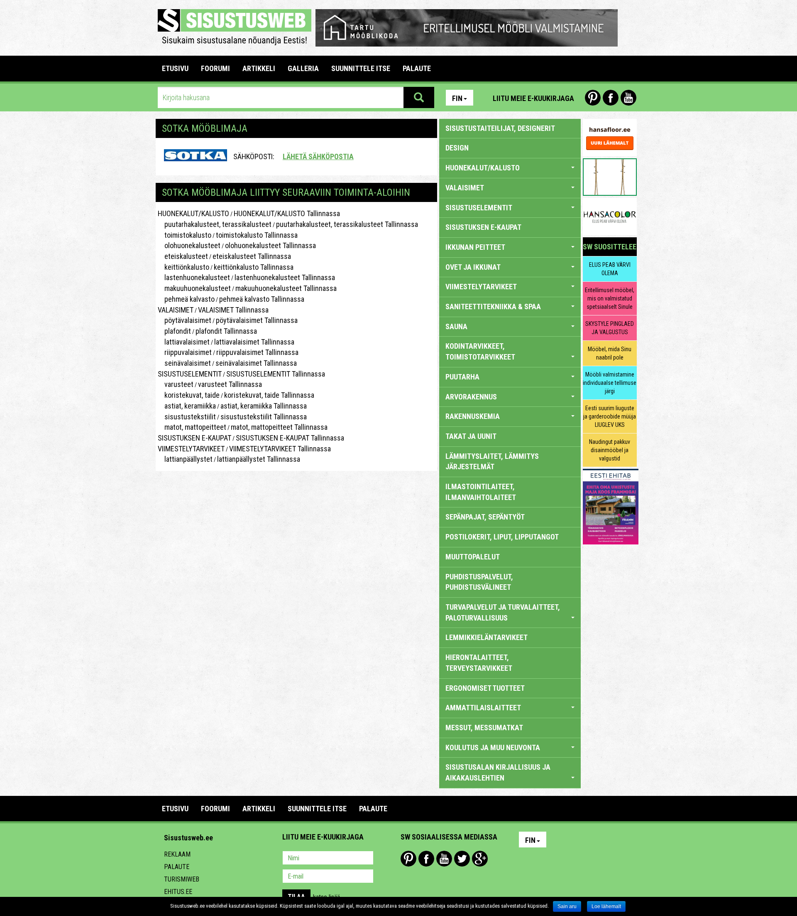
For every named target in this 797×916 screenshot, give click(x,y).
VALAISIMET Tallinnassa (233, 309)
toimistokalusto (184, 235)
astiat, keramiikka (187, 405)
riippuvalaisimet (185, 352)
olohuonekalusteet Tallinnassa (270, 245)
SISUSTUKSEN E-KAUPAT (194, 437)
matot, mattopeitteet (192, 427)
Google (480, 859)
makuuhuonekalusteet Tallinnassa (286, 288)
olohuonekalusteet (189, 245)
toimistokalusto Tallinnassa (257, 235)
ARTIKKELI (258, 68)
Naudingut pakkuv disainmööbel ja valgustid (609, 450)
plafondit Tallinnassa (226, 331)
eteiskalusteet (183, 256)
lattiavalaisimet (184, 341)
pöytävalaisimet (184, 320)
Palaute (176, 867)
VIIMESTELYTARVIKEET (191, 448)
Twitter (462, 859)
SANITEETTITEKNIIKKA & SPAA (493, 306)
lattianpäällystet (185, 459)
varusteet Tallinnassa (230, 384)
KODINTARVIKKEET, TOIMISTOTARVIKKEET (480, 351)
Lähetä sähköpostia (318, 156)
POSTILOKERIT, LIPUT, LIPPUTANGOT (502, 536)
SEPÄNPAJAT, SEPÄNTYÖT (485, 516)
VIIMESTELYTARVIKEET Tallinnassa (280, 448)
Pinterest (593, 98)
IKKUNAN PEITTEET (475, 247)
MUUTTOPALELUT (472, 556)
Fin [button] (457, 98)
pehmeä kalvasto (186, 299)
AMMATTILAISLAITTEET (483, 707)
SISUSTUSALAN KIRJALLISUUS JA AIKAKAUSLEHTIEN (497, 772)
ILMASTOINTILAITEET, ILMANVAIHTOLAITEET (480, 492)
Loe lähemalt (606, 906)
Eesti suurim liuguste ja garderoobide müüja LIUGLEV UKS (609, 416)
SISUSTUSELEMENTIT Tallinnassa (275, 373)
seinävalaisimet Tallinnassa (256, 363)
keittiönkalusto (183, 267)
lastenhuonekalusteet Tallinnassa (285, 277)
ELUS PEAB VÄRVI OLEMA (610, 268)
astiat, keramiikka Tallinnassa (263, 405)
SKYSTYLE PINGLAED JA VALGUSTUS (609, 327)
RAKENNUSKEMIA (472, 416)
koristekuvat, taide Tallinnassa (269, 395)
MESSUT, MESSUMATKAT (484, 727)
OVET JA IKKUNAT (473, 267)
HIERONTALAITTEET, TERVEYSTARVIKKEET (478, 662)
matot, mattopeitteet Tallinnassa (279, 427)
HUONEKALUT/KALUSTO (193, 213)
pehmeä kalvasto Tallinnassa (261, 299)
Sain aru (567, 906)
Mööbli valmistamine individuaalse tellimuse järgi (609, 382)
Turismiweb (181, 879)
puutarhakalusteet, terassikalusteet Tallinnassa (347, 224)
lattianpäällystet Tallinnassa (258, 459)
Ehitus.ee (178, 892)
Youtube (628, 98)
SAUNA (456, 326)
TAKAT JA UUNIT (470, 436)
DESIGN (457, 147)
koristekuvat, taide (189, 395)
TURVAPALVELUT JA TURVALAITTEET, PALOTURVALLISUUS (502, 612)
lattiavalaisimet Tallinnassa (254, 341)
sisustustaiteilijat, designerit (500, 128)
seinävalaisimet (184, 363)
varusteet (175, 384)
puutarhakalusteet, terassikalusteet (214, 224)
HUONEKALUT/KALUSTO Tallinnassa (287, 213)
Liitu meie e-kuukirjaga (533, 98)
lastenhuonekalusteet (194, 277)
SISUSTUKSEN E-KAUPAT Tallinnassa (290, 437)
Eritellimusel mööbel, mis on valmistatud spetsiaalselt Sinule (609, 298)
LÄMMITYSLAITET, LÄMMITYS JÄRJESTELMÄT (492, 461)
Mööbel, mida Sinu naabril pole (609, 353)
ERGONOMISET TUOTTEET (485, 688)
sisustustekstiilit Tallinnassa (263, 416)
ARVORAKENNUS (471, 396)
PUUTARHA (462, 376)
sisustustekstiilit (187, 416)
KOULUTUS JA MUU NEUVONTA (492, 747)
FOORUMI (215, 68)
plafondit (174, 331)
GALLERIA (303, 68)
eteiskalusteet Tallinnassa (252, 256)
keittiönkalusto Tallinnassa (253, 267)
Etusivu (175, 68)
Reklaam (177, 854)
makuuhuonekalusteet (194, 288)
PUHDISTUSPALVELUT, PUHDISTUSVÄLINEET (479, 582)
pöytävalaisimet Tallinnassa (257, 320)
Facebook (611, 98)
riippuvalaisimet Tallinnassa (257, 352)
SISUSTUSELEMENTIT (190, 373)
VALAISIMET (175, 309)
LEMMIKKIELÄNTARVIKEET (486, 637)
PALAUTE (417, 68)
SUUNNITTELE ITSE (360, 68)
